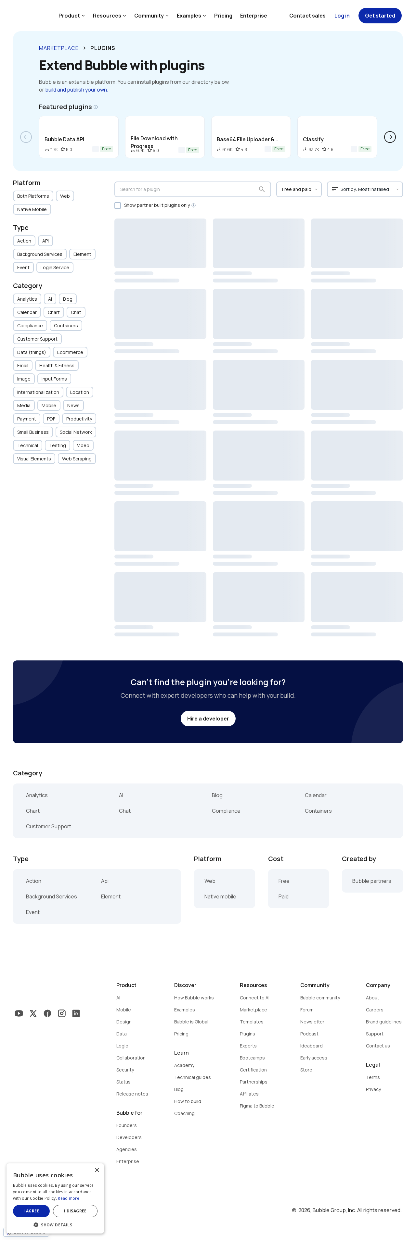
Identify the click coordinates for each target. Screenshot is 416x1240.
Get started (380, 15)
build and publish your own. (76, 89)
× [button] (96, 1170)
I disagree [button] (75, 1211)
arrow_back (26, 137)
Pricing (223, 15)
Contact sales (307, 15)
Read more (68, 1198)
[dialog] (55, 1198)
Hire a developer (208, 718)
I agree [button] (31, 1211)
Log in (342, 15)
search (262, 189)
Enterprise (253, 15)
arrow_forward (390, 137)
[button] (55, 1224)
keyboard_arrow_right (84, 48)
